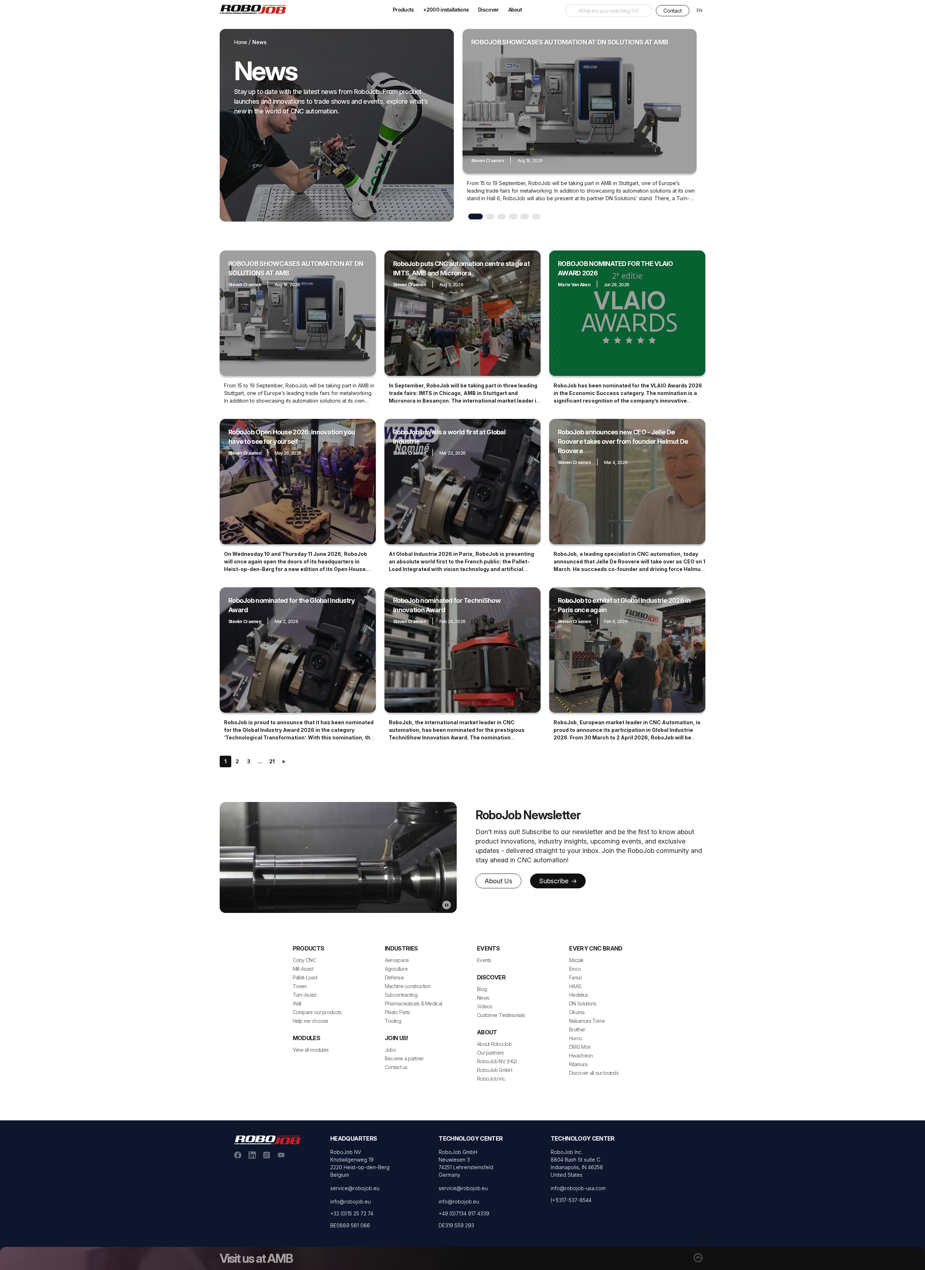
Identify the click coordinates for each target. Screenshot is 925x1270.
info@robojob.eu (350, 1201)
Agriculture (396, 969)
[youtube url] (281, 1154)
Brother (577, 1029)
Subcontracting (401, 995)
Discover (488, 10)
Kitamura (578, 1064)
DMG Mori (579, 1047)
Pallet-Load (305, 977)
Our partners (490, 1053)
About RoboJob (494, 1044)
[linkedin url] (252, 1154)
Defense (394, 977)
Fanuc (575, 977)
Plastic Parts (397, 1012)
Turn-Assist (304, 995)
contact (672, 11)
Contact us (396, 1067)
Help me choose (310, 1021)
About (515, 10)
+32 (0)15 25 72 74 (351, 1213)
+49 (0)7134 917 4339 (464, 1213)
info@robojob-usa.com (578, 1188)
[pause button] (446, 905)
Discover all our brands (594, 1073)
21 (272, 761)
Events (484, 960)
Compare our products (317, 1012)
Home (240, 42)
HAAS (575, 986)
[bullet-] (475, 216)
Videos (484, 1006)
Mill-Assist (303, 969)
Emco (575, 969)
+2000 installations (446, 10)
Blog (482, 989)
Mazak (576, 960)
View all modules (311, 1050)
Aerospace (397, 960)
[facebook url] (237, 1154)
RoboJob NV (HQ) (497, 1061)
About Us (498, 881)
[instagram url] (266, 1154)
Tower (300, 986)
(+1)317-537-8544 (571, 1200)
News (483, 998)
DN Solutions (583, 1003)
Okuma (577, 1012)
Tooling (393, 1021)
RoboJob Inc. (491, 1079)
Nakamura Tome (587, 1021)
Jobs (390, 1050)
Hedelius (578, 995)
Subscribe (554, 881)
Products (403, 10)
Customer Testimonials (501, 1015)
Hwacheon (581, 1055)
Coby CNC (304, 960)
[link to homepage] (256, 8)
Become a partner (404, 1058)
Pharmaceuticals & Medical (413, 1003)
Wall (297, 1003)
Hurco (575, 1038)
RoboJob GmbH (494, 1070)
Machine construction (408, 986)
